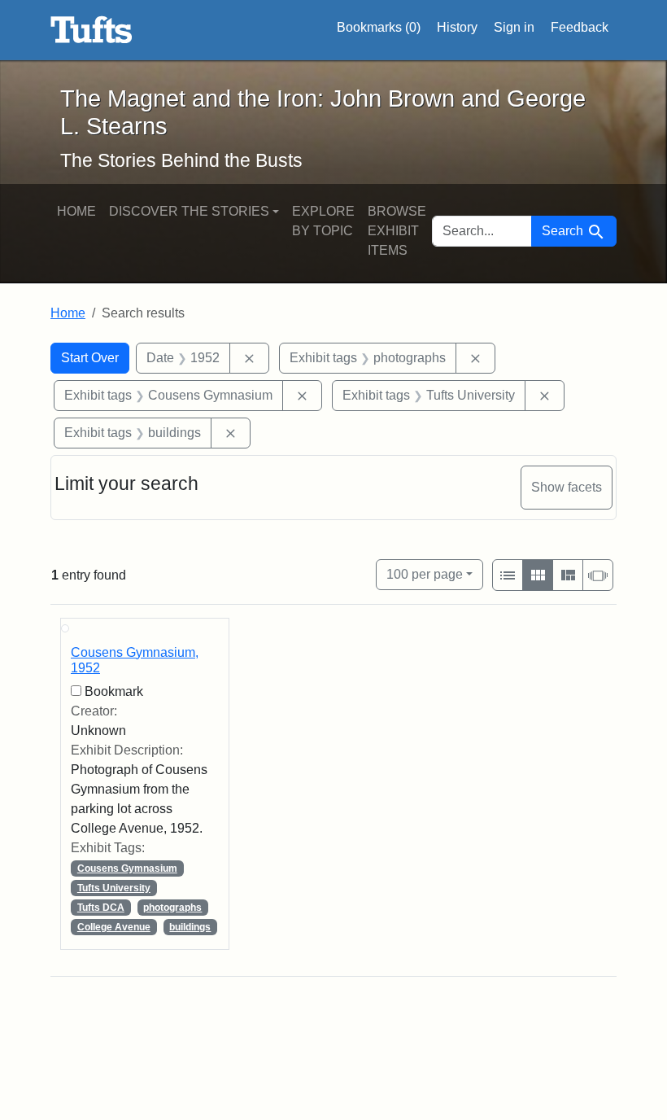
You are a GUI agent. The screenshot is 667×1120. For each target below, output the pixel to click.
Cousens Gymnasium (127, 868)
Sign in (514, 27)
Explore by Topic (323, 221)
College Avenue (113, 927)
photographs (172, 907)
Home (76, 211)
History (457, 27)
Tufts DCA (100, 907)
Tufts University (113, 888)
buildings (190, 927)
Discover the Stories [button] (189, 211)
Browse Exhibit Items (397, 230)
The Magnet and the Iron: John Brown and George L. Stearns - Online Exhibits (91, 30)
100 (424, 574)
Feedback (579, 27)
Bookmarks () (379, 27)
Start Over (90, 358)
